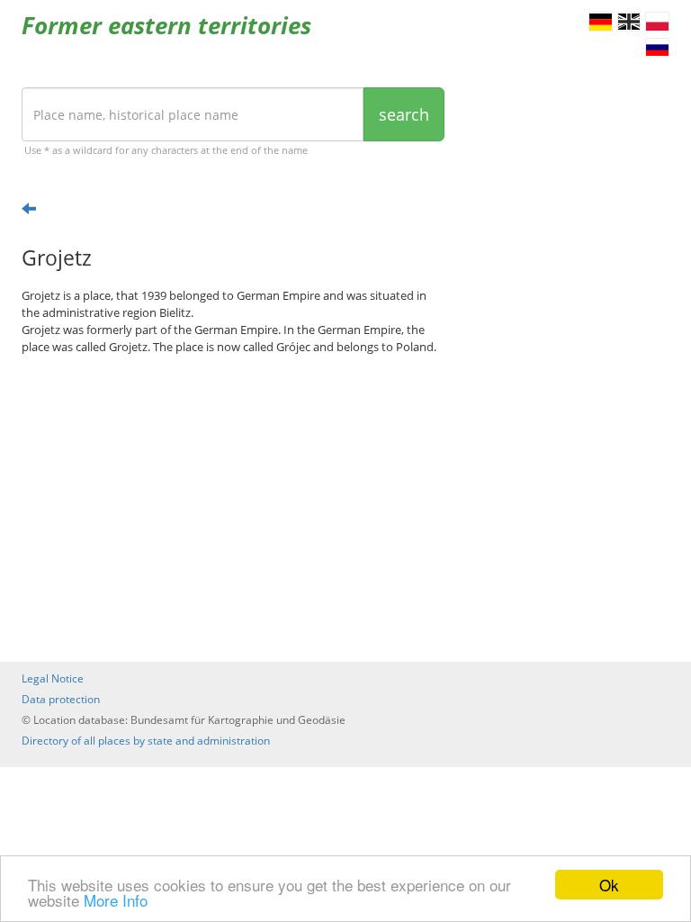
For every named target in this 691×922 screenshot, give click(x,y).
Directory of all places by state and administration (146, 740)
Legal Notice (53, 678)
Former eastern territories (166, 25)
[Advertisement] (233, 509)
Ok (609, 884)
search (404, 114)
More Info (116, 900)
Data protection (61, 699)
